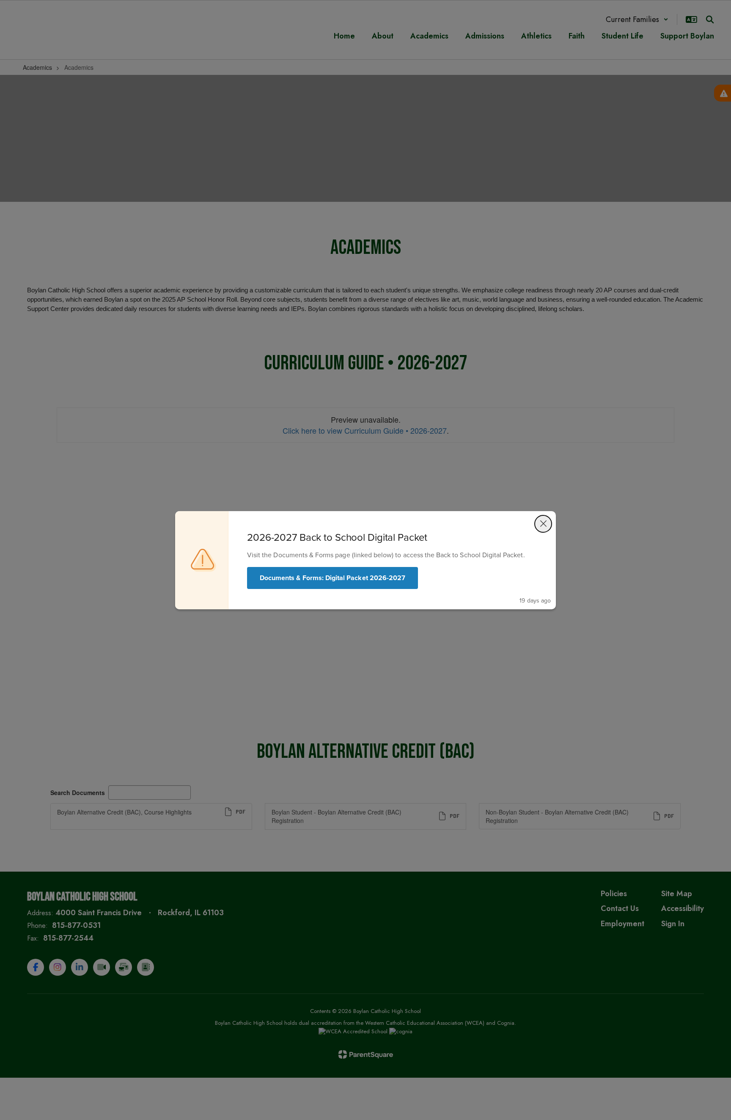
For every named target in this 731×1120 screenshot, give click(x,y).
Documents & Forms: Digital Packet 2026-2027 (332, 578)
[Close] (543, 523)
